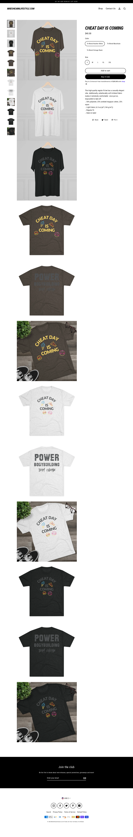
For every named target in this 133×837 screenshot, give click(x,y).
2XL (110, 62)
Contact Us (111, 8)
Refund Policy (82, 812)
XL (103, 62)
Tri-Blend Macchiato (113, 44)
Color (87, 38)
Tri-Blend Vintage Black (94, 50)
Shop (100, 8)
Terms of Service (69, 812)
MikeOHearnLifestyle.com (20, 8)
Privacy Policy (57, 812)
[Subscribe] (84, 778)
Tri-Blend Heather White (95, 44)
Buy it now (105, 77)
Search (48, 812)
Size (86, 57)
